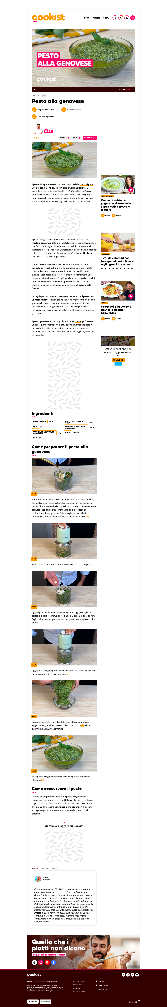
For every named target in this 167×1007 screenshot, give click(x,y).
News (86, 18)
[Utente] (126, 17)
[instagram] (40, 962)
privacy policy (78, 981)
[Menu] (132, 17)
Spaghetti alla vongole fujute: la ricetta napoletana (116, 310)
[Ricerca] (114, 17)
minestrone (48, 331)
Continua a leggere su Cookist (64, 826)
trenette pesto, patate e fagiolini (58, 328)
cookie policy (78, 985)
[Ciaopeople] (134, 1001)
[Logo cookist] (48, 17)
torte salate (37, 334)
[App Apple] (33, 1001)
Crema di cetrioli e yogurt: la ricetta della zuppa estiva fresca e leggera (116, 205)
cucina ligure (86, 184)
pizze (81, 331)
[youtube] (47, 962)
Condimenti (45, 868)
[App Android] (45, 1001)
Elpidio (46, 879)
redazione (77, 988)
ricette (78, 321)
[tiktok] (34, 962)
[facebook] (53, 962)
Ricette (96, 18)
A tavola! (129, 89)
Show (106, 18)
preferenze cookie (80, 992)
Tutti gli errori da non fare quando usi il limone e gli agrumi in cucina (117, 261)
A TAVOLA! (36, 95)
